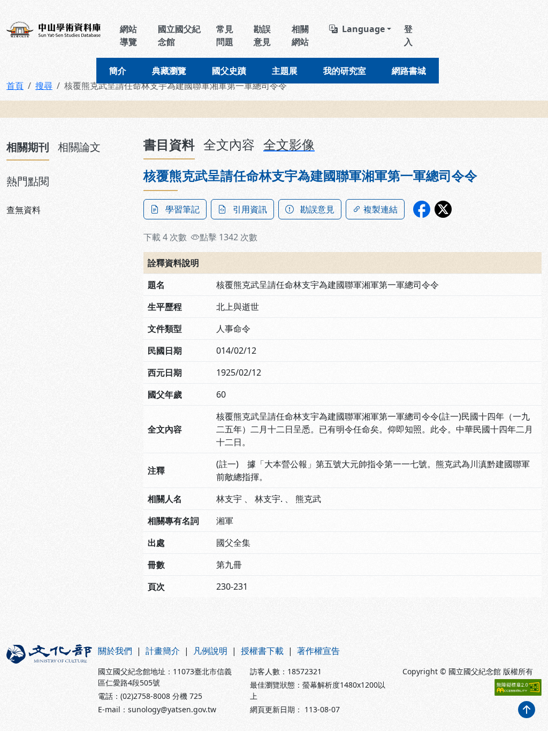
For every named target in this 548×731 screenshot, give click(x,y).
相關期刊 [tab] (27, 147)
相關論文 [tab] (79, 147)
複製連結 (380, 209)
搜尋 (43, 86)
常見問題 (224, 35)
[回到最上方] (526, 709)
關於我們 (115, 651)
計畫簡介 (163, 651)
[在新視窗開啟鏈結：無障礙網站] (518, 687)
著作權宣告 (318, 651)
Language (363, 29)
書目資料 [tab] (169, 144)
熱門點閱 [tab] (27, 181)
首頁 (15, 86)
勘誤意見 (262, 35)
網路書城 (409, 71)
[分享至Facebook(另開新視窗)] (421, 209)
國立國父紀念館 (179, 35)
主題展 (285, 71)
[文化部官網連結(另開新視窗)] (45, 679)
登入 (408, 35)
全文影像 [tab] (289, 144)
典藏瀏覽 (169, 71)
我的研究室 (344, 71)
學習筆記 (182, 209)
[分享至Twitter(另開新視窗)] (443, 209)
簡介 (117, 71)
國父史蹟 (229, 71)
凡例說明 (210, 651)
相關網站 (300, 35)
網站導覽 (128, 35)
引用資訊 (250, 209)
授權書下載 (262, 651)
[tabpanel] (68, 209)
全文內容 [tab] (229, 144)
